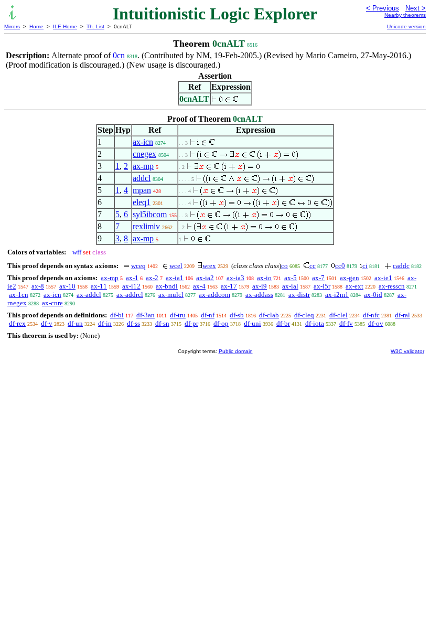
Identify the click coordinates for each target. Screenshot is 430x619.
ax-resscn (392, 286)
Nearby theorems (405, 15)
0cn (119, 55)
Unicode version (406, 26)
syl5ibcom (150, 214)
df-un (75, 323)
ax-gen (349, 278)
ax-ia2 (205, 278)
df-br (283, 323)
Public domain (236, 351)
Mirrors (12, 26)
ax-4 (199, 286)
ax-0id (373, 294)
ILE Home (65, 26)
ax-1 (132, 278)
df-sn (162, 323)
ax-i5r (322, 286)
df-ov (375, 323)
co (284, 266)
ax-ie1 (383, 278)
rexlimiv (146, 226)
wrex (209, 266)
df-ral (402, 315)
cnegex (144, 154)
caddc (401, 266)
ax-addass (259, 294)
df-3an (145, 315)
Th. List (95, 26)
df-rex (17, 323)
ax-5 (290, 278)
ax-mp (143, 166)
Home (36, 26)
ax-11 (99, 286)
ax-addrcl (129, 294)
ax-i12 (131, 286)
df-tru (178, 315)
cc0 (340, 266)
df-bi (117, 315)
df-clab (269, 315)
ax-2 (152, 278)
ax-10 (67, 286)
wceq (138, 266)
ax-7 (318, 278)
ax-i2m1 (337, 294)
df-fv (346, 323)
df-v (46, 323)
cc (312, 266)
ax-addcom (214, 294)
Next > (415, 8)
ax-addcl (89, 294)
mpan (142, 190)
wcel (175, 266)
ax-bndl (167, 286)
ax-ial (290, 286)
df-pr (191, 323)
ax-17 (229, 286)
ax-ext (354, 286)
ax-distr (299, 294)
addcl (141, 178)
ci (365, 266)
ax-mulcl (171, 294)
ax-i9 (259, 286)
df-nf (207, 315)
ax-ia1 (175, 278)
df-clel (338, 315)
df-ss (133, 323)
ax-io (264, 278)
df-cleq (304, 315)
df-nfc (371, 315)
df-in (105, 323)
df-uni (252, 323)
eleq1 (141, 202)
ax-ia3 (235, 278)
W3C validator (407, 351)
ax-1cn (18, 294)
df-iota (314, 323)
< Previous (382, 8)
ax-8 (37, 286)
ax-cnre (52, 303)
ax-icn (143, 141)
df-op (221, 323)
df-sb (237, 315)
